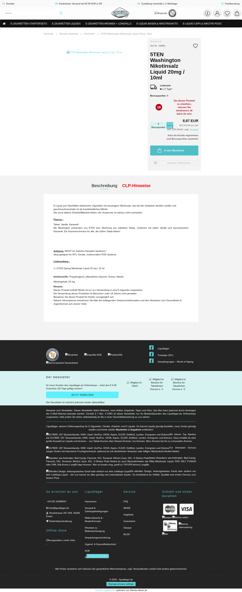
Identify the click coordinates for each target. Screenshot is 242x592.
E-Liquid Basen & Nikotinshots (157, 23)
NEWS (126, 508)
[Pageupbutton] (235, 587)
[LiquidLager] (120, 13)
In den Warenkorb (174, 150)
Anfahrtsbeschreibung (60, 521)
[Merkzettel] (227, 13)
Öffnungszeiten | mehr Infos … (60, 542)
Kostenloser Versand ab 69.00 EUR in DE (80, 3)
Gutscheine (129, 521)
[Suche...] (61, 13)
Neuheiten (121, 429)
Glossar (127, 527)
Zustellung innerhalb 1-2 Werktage (159, 3)
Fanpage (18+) (165, 355)
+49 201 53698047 (56, 501)
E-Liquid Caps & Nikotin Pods (202, 23)
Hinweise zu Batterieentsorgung (95, 529)
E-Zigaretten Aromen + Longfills (109, 23)
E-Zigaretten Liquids (66, 23)
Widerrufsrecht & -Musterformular (94, 519)
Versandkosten (140, 569)
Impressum (90, 501)
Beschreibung (104, 185)
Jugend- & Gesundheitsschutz (100, 544)
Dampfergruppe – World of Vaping (175, 361)
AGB (87, 550)
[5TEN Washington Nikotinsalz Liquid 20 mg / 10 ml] (94, 79)
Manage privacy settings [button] (121, 584)
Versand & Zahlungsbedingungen (96, 510)
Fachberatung (232, 3)
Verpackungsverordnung (97, 537)
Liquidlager (163, 348)
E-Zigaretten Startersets (29, 23)
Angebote (135, 429)
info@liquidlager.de (58, 508)
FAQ (125, 501)
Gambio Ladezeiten (105, 590)
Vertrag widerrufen (97, 556)
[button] (217, 13)
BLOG (126, 534)
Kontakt (10, 3)
